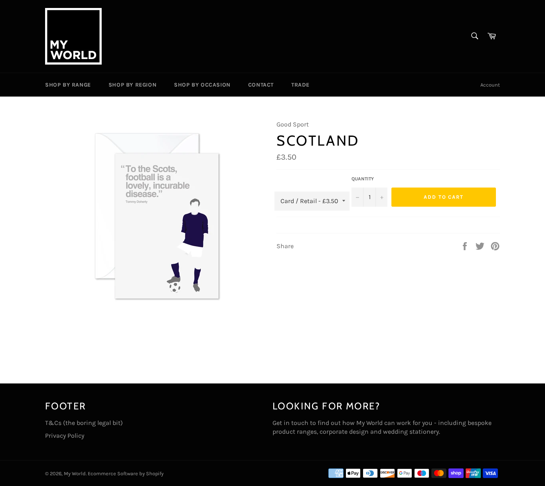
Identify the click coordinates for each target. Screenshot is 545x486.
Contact (261, 84)
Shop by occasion (202, 84)
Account (490, 85)
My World (75, 473)
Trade (300, 84)
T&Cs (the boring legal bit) (84, 423)
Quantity (362, 179)
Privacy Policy (64, 435)
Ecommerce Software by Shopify (126, 473)
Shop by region (132, 84)
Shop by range (68, 84)
